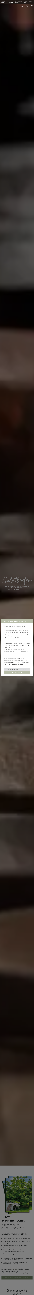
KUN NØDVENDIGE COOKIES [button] (17, 669)
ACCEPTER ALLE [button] (17, 672)
